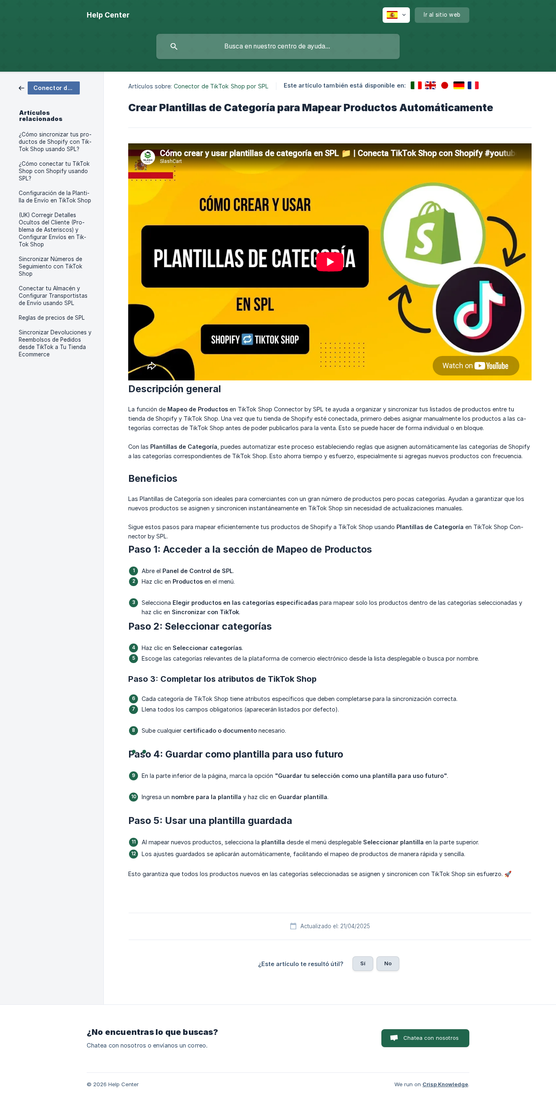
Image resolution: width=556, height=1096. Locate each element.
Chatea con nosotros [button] (431, 1038)
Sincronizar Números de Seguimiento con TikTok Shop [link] (50, 266)
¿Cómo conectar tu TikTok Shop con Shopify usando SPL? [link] (54, 171)
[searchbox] (278, 46)
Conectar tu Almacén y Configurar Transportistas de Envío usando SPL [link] (53, 295)
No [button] (388, 963)
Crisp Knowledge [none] (445, 1084)
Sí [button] (363, 963)
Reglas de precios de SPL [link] (52, 317)
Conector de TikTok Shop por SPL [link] (221, 86)
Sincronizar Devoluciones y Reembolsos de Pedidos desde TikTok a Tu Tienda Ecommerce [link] (55, 343)
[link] (49, 87)
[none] (108, 15)
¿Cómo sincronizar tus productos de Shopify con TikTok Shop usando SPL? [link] (55, 141)
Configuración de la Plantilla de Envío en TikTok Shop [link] (55, 197)
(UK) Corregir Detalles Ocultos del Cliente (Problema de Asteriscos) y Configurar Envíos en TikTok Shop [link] (52, 230)
